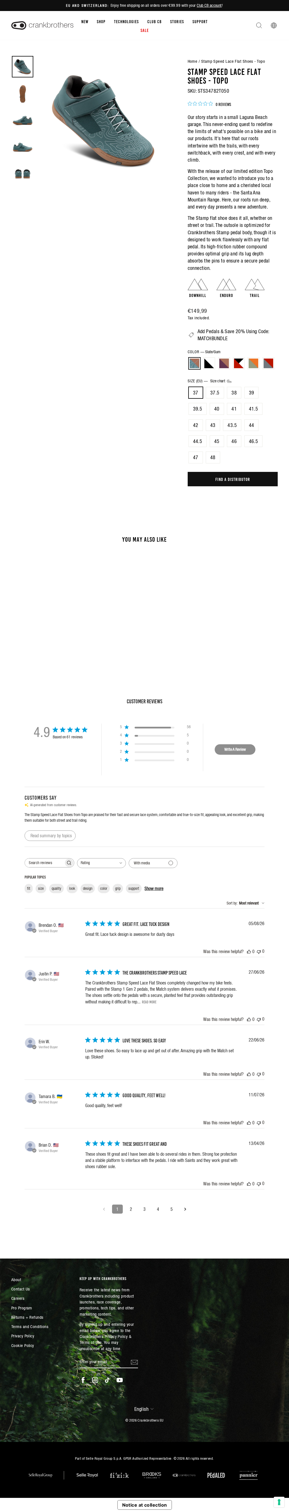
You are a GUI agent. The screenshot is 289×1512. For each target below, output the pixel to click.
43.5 (232, 425)
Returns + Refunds (27, 1317)
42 (195, 425)
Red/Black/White (238, 363)
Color (204, 352)
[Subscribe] (134, 1362)
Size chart (218, 381)
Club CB (154, 21)
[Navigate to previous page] (103, 1209)
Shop (101, 21)
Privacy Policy (22, 1335)
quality (56, 888)
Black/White (209, 363)
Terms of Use (91, 1342)
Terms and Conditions (29, 1326)
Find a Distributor (232, 479)
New (84, 21)
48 (213, 457)
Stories (177, 21)
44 (251, 425)
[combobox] (101, 863)
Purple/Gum (224, 363)
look (72, 888)
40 (217, 409)
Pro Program (21, 1307)
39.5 (197, 409)
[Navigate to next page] (185, 1209)
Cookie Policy (22, 1345)
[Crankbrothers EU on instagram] (95, 1380)
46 (234, 441)
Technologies (126, 21)
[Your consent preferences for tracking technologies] (279, 1502)
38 (234, 393)
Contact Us (20, 1289)
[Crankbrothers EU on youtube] (119, 1380)
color (103, 888)
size (41, 888)
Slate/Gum (194, 363)
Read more (149, 1002)
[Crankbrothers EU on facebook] (83, 1380)
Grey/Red (268, 363)
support (133, 888)
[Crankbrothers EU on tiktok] (107, 1380)
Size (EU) (207, 381)
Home (193, 61)
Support (200, 21)
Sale (145, 30)
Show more (153, 888)
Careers (17, 1298)
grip (118, 888)
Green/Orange (253, 363)
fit (28, 888)
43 (213, 425)
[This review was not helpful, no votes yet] (259, 951)
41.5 (253, 409)
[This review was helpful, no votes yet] (249, 951)
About (16, 1279)
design (87, 888)
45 (217, 441)
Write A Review (235, 749)
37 (195, 393)
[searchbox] (44, 862)
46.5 (253, 441)
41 (234, 409)
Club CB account (209, 5)
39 (251, 393)
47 (195, 457)
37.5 (215, 393)
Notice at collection (144, 1505)
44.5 (197, 441)
